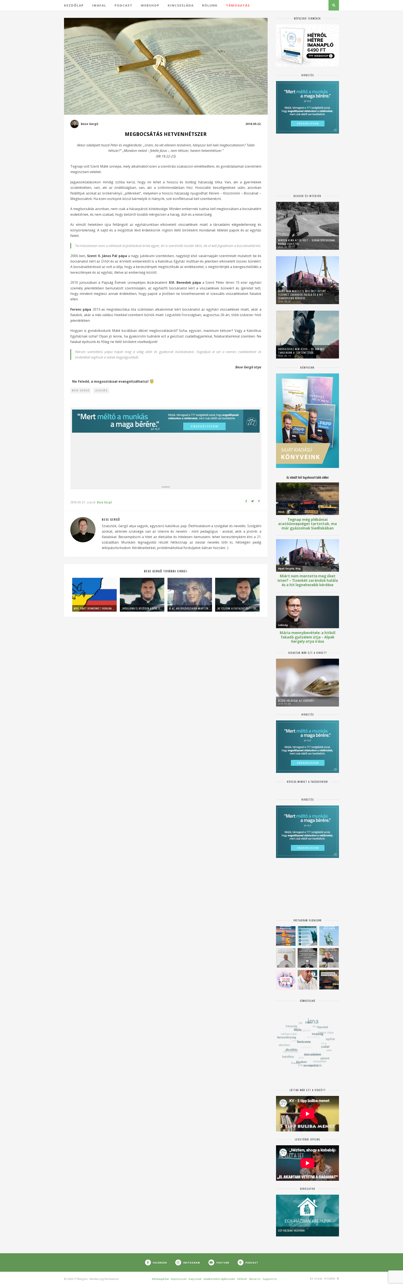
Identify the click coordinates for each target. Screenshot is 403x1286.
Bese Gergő (89, 124)
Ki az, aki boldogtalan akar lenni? (190, 608)
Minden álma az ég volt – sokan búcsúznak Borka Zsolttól (306, 242)
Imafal (99, 5)
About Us (254, 1279)
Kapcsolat (195, 1279)
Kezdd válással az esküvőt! (296, 700)
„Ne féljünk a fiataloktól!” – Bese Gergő (237, 608)
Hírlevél (242, 1279)
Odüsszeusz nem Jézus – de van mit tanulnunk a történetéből (301, 350)
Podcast (123, 5)
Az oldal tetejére (323, 1278)
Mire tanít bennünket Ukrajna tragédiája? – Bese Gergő (94, 608)
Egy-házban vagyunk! (291, 1230)
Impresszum (179, 1279)
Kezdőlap (74, 5)
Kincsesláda (181, 5)
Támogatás (238, 5)
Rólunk (210, 5)
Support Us (270, 1279)
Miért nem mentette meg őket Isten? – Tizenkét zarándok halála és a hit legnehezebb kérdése (303, 294)
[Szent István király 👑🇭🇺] (307, 936)
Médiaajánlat (160, 1279)
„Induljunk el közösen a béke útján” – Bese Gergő (142, 608)
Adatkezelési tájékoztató (219, 1279)
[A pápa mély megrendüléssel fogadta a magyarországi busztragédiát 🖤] (286, 958)
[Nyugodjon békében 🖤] (307, 958)
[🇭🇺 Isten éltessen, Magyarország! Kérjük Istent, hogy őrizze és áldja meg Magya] (286, 936)
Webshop (150, 5)
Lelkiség (101, 390)
